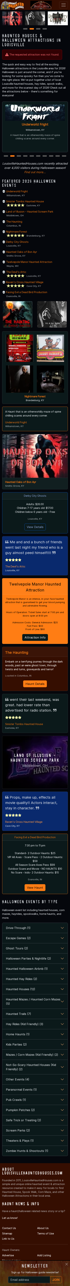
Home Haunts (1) (18, 1034)
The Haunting (14, 221)
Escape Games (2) (18, 938)
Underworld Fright (35, 124)
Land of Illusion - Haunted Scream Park (29, 211)
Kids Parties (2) (16, 1044)
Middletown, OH (35, 766)
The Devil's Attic (16, 271)
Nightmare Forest (16, 231)
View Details (35, 527)
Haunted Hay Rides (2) (21, 979)
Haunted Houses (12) (20, 989)
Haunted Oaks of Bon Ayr (21, 251)
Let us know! (10, 1217)
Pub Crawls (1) (16, 1100)
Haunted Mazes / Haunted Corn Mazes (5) (33, 1001)
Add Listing (44, 1255)
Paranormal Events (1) (21, 1089)
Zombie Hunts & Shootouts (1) (27, 1151)
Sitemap (7, 1233)
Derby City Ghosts (17, 241)
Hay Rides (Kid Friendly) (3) (24, 1024)
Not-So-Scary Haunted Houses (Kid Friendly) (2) (31, 1067)
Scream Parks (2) (18, 1130)
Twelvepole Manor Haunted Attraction (29, 261)
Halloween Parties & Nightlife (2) (28, 958)
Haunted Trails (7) (18, 1014)
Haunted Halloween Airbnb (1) (27, 968)
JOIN (56, 1280)
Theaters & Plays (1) (20, 1140)
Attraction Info (35, 637)
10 (64, 156)
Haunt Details (35, 684)
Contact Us (9, 1228)
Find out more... (35, 172)
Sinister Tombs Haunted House (25, 201)
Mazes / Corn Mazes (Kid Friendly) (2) (32, 1054)
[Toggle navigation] (63, 5)
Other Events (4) (17, 1079)
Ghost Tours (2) (17, 948)
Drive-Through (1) (18, 928)
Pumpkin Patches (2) (20, 1110)
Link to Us (8, 1238)
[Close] (67, 1264)
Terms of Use (45, 1233)
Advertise (8, 1255)
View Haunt (35, 887)
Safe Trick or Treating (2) (23, 1120)
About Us (43, 1228)
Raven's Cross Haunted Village (24, 282)
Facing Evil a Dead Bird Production (26, 292)
